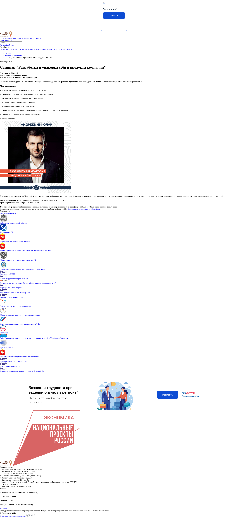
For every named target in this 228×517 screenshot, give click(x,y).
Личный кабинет (7, 45)
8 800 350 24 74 (6, 40)
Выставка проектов (8, 213)
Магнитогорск (6, 49)
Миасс (49, 49)
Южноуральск (33, 49)
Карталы (42, 49)
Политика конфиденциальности (13, 516)
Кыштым (23, 49)
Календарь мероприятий (22, 38)
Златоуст (15, 49)
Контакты (37, 38)
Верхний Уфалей (65, 49)
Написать (114, 15)
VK (1, 509)
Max (5, 509)
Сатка (55, 49)
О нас (2, 38)
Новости (8, 38)
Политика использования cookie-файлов (84, 209)
